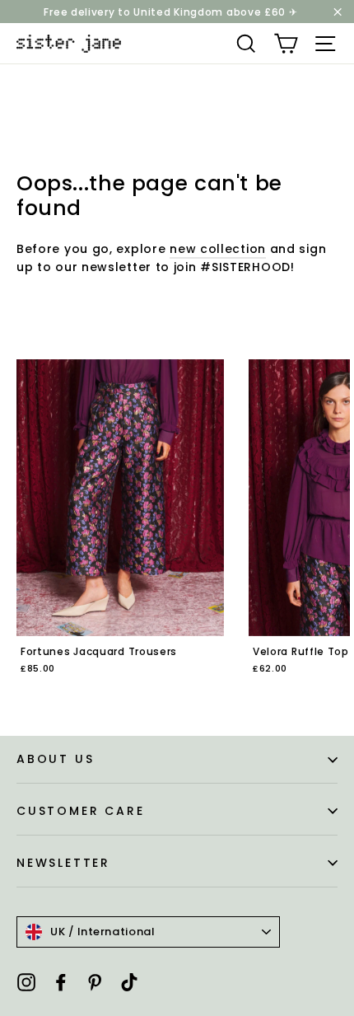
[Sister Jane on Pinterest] (95, 981)
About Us (55, 759)
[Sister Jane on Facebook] (61, 981)
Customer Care (80, 811)
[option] (120, 528)
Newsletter (63, 862)
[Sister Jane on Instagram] (26, 981)
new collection (218, 249)
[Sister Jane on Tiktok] (129, 981)
